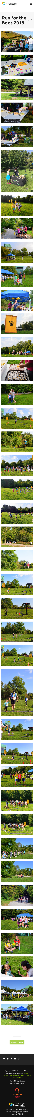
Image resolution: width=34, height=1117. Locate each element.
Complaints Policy (17, 1078)
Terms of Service (25, 1075)
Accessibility (14, 1075)
